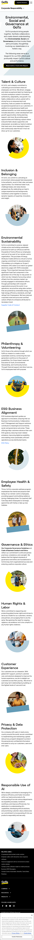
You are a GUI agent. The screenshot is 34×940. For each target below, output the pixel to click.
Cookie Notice (27, 933)
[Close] (32, 915)
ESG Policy (5, 443)
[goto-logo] (17, 882)
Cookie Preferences (17, 936)
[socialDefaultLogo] (2, 906)
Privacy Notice (15, 933)
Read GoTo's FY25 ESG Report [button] (17, 66)
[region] (17, 926)
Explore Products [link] (22, 2)
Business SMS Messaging (8, 869)
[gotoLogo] (4, 2)
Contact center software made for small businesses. (15, 866)
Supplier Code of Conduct (10, 305)
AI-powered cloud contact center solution (12, 854)
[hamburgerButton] (31, 2)
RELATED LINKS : (6, 852)
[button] (5, 889)
